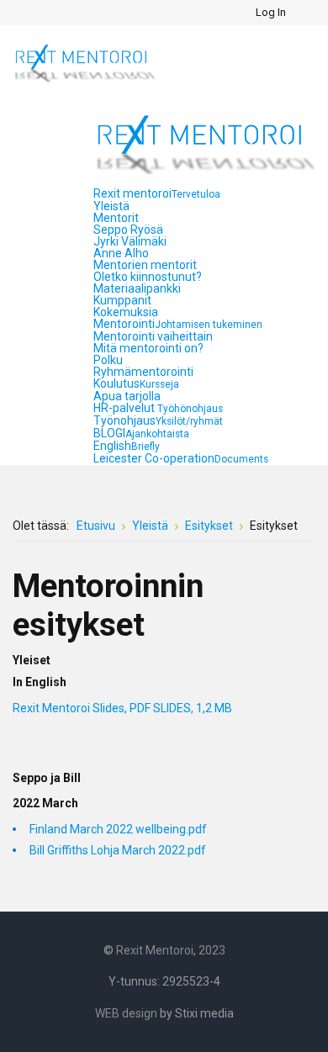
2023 (211, 950)
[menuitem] (156, 193)
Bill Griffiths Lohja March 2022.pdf (117, 850)
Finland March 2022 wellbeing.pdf (118, 829)
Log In (271, 12)
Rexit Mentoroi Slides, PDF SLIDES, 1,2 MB (122, 708)
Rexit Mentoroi (154, 950)
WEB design (126, 1013)
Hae (304, 12)
